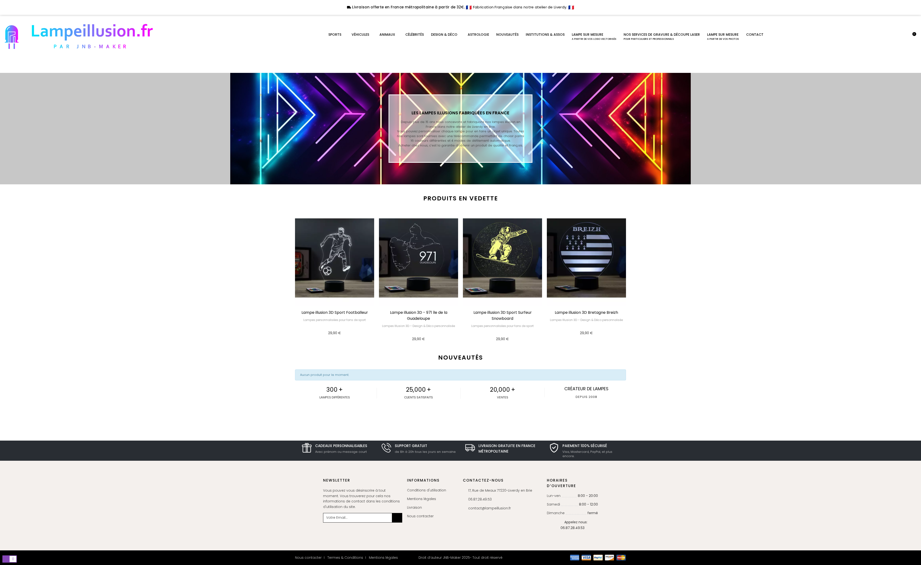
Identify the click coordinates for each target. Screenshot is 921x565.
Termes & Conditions (345, 557)
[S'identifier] (896, 36)
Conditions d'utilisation (426, 490)
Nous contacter (420, 516)
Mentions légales (421, 498)
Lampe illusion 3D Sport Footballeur (334, 312)
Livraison (414, 507)
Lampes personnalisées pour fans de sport (334, 320)
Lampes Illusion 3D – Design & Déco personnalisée (418, 326)
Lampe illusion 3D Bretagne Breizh (586, 312)
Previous (290, 281)
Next (630, 281)
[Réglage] (904, 36)
